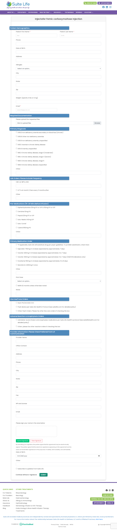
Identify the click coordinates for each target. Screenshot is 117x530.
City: (17, 73)
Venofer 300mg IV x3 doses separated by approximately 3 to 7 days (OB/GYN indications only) (51, 257)
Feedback (6, 506)
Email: (18, 412)
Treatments (20, 511)
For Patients (7, 493)
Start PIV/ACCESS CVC (26, 303)
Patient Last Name (66, 32)
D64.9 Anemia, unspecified (27, 149)
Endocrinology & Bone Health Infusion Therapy (32, 508)
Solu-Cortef (22, 224)
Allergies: (19, 65)
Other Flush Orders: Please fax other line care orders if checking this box (44, 311)
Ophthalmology (21, 503)
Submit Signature (22, 441)
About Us (6, 501)
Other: (18, 169)
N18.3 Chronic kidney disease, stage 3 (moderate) (35, 153)
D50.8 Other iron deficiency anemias (31, 137)
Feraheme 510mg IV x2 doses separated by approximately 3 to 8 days (43, 261)
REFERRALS (79, 12)
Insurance (6, 503)
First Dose (19, 277)
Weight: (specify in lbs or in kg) (27, 98)
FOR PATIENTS (22, 12)
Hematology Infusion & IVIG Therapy (29, 506)
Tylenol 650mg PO (24, 228)
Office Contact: (21, 346)
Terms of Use (62, 526)
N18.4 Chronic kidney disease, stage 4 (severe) (34, 157)
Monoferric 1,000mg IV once (28, 265)
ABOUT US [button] (10, 12)
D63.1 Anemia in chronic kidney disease (31, 145)
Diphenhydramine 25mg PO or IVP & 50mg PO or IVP (36, 207)
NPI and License (21, 403)
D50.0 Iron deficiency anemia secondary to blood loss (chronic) (40, 132)
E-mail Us (110, 503)
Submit (43, 475)
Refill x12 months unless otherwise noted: (32, 286)
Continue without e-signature (26, 475)
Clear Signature (36, 441)
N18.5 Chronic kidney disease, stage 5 (31, 161)
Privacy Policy (55, 524)
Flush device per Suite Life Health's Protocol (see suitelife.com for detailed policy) (47, 307)
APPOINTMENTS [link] (105, 3)
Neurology (19, 495)
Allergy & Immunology (24, 501)
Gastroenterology (22, 498)
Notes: (18, 290)
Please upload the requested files (28, 119)
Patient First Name (22, 32)
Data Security (64, 524)
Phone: (18, 40)
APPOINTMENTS (99, 503)
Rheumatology (21, 493)
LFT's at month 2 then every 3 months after (33, 190)
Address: (19, 56)
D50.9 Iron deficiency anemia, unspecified (32, 141)
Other (18, 194)
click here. (99, 519)
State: (18, 81)
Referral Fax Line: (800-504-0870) (102, 499)
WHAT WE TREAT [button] (45, 12)
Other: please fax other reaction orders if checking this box (39, 327)
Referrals (6, 498)
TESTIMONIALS (69, 12)
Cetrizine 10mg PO (24, 211)
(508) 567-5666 (91, 3)
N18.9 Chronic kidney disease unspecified (32, 165)
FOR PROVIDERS (33, 12)
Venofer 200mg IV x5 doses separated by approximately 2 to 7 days (42, 253)
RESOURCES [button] (57, 12)
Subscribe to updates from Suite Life (31, 469)
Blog (4, 508)
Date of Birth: (20, 48)
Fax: (17, 395)
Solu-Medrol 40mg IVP (26, 220)
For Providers (7, 495)
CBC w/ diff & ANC (22, 182)
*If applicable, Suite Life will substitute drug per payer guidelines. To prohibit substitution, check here (53, 245)
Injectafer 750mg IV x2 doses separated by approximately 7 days (41, 249)
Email (18, 106)
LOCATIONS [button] (88, 12)
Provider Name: (21, 337)
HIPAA (71, 524)
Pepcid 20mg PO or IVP (26, 215)
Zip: (17, 90)
